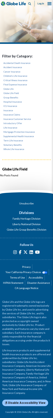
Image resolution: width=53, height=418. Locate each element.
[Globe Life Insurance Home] (13, 3)
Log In (41, 3)
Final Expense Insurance (15, 84)
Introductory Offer (12, 123)
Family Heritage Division (26, 218)
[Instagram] (15, 252)
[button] (49, 3)
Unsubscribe (26, 203)
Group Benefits (10, 97)
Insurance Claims (11, 114)
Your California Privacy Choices (23, 272)
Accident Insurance (12, 67)
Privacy (26, 266)
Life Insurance (10, 127)
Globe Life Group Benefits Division (26, 229)
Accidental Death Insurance (16, 63)
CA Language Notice (26, 288)
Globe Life (8, 89)
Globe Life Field (11, 93)
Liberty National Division (26, 224)
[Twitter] (25, 252)
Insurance (8, 110)
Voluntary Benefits (12, 145)
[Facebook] (20, 252)
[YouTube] (37, 252)
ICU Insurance (10, 106)
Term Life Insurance (13, 140)
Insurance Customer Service (17, 119)
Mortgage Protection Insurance (19, 132)
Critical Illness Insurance (15, 80)
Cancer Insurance (11, 71)
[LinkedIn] (31, 252)
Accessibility (36, 277)
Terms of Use (17, 277)
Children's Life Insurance (15, 76)
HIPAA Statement (13, 282)
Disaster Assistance (38, 282)
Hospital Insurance (12, 102)
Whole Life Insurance (13, 149)
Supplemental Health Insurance (18, 136)
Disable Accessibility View (27, 403)
